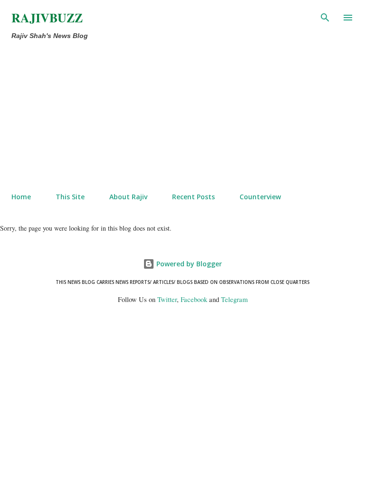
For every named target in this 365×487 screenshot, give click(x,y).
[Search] (325, 17)
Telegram (234, 299)
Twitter (167, 299)
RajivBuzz (47, 18)
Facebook (194, 299)
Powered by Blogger (188, 263)
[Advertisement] (162, 114)
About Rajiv (128, 196)
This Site (70, 196)
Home (21, 196)
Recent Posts (193, 196)
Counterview (260, 196)
